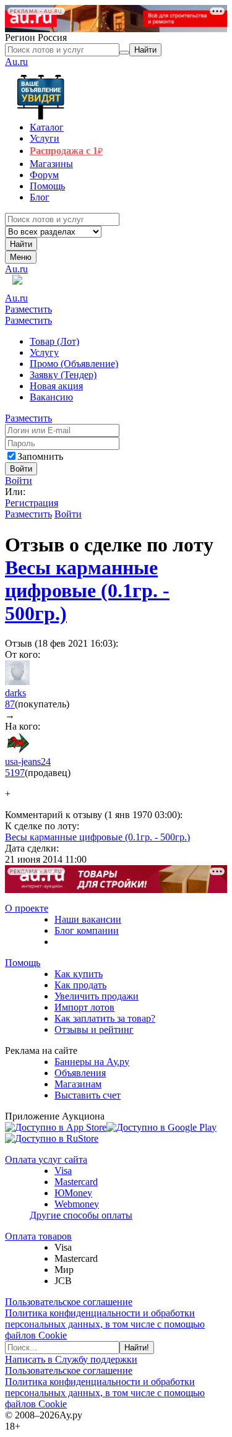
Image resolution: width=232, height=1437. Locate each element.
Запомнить (40, 456)
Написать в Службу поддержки (71, 1359)
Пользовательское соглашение (68, 1302)
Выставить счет (87, 1095)
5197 (15, 772)
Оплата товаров (38, 1236)
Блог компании (86, 930)
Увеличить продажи (96, 996)
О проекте (26, 908)
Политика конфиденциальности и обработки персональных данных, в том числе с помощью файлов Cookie (105, 1324)
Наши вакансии (87, 919)
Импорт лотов (84, 1007)
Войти (18, 480)
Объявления (80, 1073)
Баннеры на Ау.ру (91, 1061)
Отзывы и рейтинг (94, 1029)
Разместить (28, 309)
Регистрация (31, 503)
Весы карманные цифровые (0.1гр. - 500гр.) (87, 590)
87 (10, 704)
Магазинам (77, 1084)
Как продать (80, 985)
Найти (21, 244)
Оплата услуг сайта (46, 1159)
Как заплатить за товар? (104, 1018)
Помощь (22, 962)
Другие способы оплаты (81, 1215)
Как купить (78, 974)
